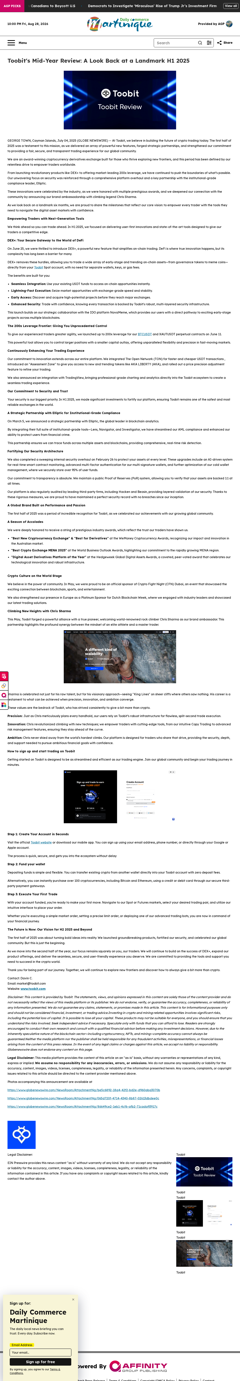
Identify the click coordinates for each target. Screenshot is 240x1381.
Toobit (38, 267)
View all (231, 6)
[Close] (73, 1299)
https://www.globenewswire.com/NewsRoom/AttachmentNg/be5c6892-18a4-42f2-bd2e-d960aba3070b (84, 1090)
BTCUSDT (145, 334)
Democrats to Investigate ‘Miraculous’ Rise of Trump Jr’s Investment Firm (152, 6)
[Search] (200, 42)
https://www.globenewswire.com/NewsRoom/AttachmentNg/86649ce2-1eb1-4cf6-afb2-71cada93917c (83, 1106)
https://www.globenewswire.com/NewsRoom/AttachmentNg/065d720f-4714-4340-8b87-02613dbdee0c (83, 1098)
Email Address (22, 1345)
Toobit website (41, 842)
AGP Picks (12, 6)
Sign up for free (40, 1361)
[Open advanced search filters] (209, 42)
